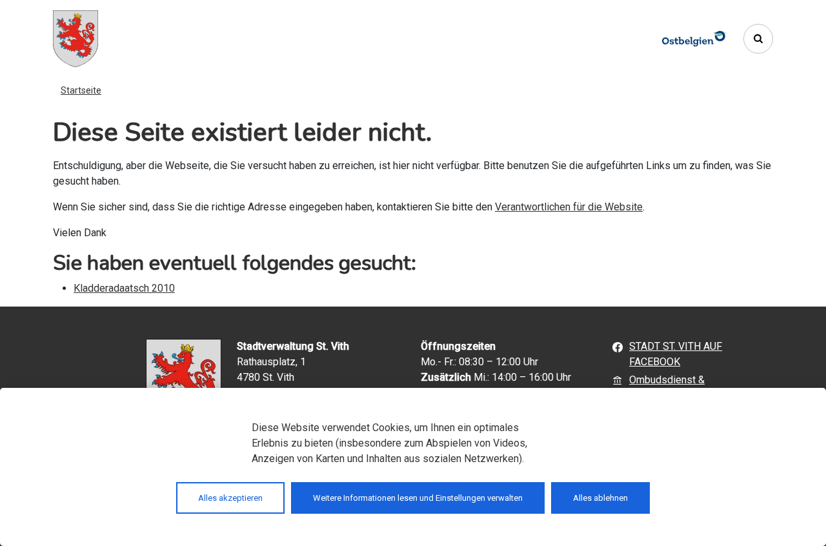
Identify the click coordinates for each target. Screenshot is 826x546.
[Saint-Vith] (75, 38)
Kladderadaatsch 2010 (124, 288)
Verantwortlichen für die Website (569, 207)
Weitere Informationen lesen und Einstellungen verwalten (418, 498)
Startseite (81, 90)
